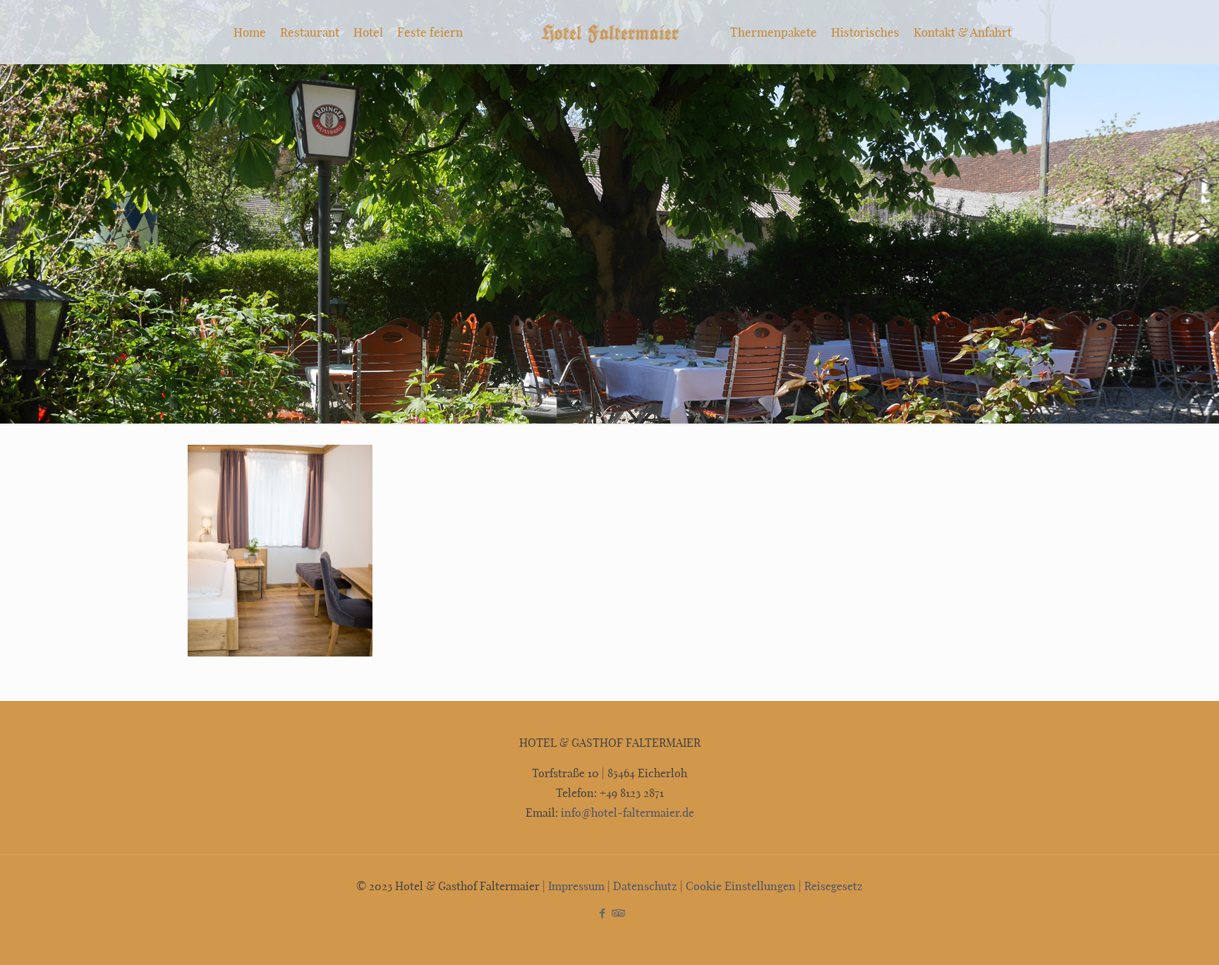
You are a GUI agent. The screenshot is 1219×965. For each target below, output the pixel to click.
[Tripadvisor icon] (617, 913)
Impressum (576, 885)
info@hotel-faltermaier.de (626, 812)
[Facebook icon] (602, 913)
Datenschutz (645, 885)
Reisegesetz (833, 885)
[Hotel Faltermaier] (609, 32)
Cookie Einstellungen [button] (741, 885)
